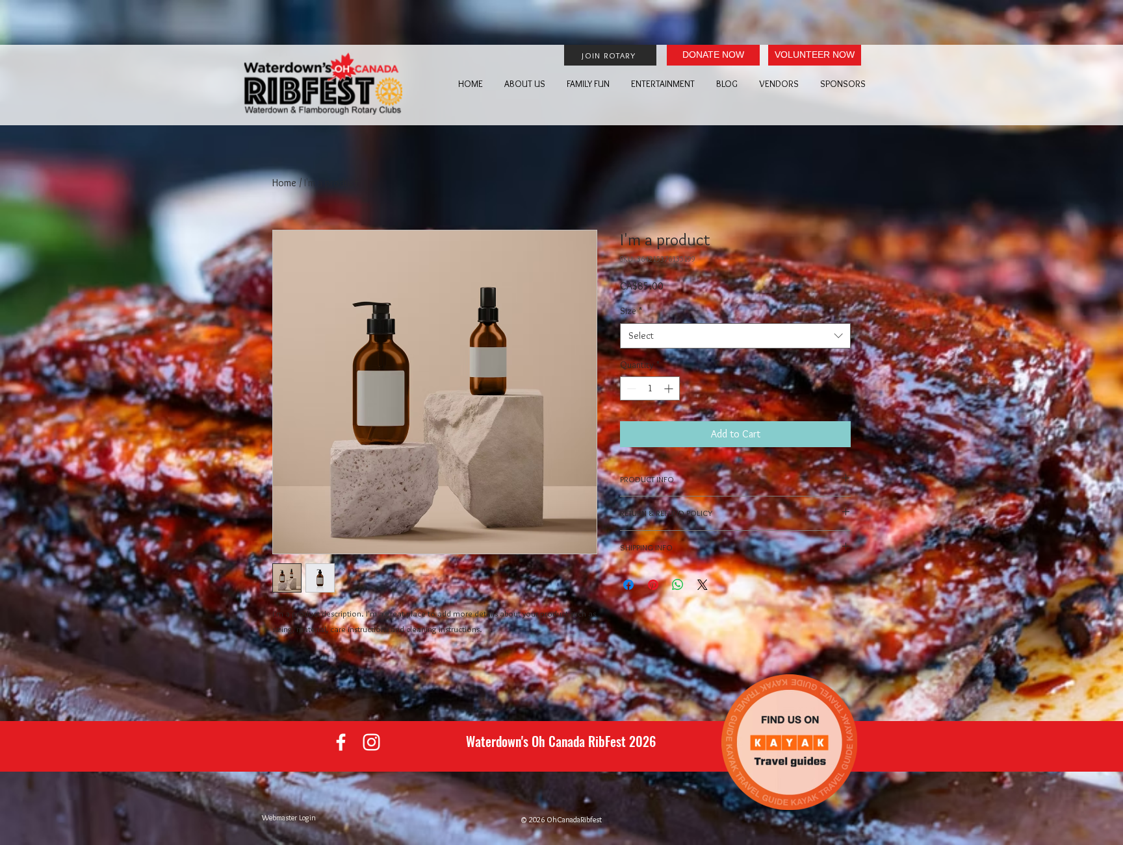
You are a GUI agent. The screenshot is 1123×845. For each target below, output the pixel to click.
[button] (521, 84)
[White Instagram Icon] (371, 742)
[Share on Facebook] (628, 585)
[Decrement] (630, 388)
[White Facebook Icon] (340, 742)
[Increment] (670, 388)
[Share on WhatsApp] (678, 585)
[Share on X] (702, 585)
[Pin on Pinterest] (653, 585)
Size (631, 311)
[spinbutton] (650, 388)
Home (284, 183)
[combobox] (735, 336)
